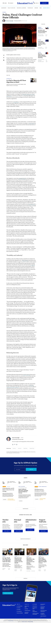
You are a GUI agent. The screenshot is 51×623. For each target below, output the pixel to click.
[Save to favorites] (4, 57)
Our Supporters (19, 611)
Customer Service (27, 610)
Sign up (31, 469)
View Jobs (29, 529)
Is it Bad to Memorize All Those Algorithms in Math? (16, 81)
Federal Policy (32, 448)
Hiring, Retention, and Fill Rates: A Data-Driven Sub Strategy (8, 490)
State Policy (25, 448)
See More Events (25, 508)
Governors (19, 448)
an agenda (33, 264)
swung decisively (22, 178)
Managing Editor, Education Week (17, 439)
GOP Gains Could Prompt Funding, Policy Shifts (41, 43)
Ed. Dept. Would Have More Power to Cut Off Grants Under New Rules (6, 559)
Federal (4, 12)
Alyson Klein (40, 47)
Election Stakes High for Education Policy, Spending (42, 55)
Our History (18, 607)
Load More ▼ (25, 578)
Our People (18, 609)
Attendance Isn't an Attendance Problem (39, 490)
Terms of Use (24, 621)
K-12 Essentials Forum (23, 487)
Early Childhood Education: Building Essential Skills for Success (23, 491)
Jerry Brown (16, 101)
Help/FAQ (26, 608)
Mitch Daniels (25, 260)
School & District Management (40, 28)
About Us (18, 604)
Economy (14, 448)
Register (4, 499)
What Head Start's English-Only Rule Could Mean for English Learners (43, 560)
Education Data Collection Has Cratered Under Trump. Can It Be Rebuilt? (18, 560)
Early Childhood (22, 486)
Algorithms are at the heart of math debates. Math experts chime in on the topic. (16, 85)
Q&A (18, 556)
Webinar (8, 486)
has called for (31, 204)
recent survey (32, 123)
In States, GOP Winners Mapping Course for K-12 (42, 31)
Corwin (42, 499)
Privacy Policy (10, 620)
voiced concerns (26, 374)
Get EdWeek (35, 604)
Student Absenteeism (42, 486)
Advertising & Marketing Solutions (43, 607)
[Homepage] (25, 3)
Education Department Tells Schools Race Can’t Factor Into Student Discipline (30, 561)
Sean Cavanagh (10, 20)
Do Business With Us (43, 604)
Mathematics (8, 78)
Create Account (7, 593)
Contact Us (27, 604)
